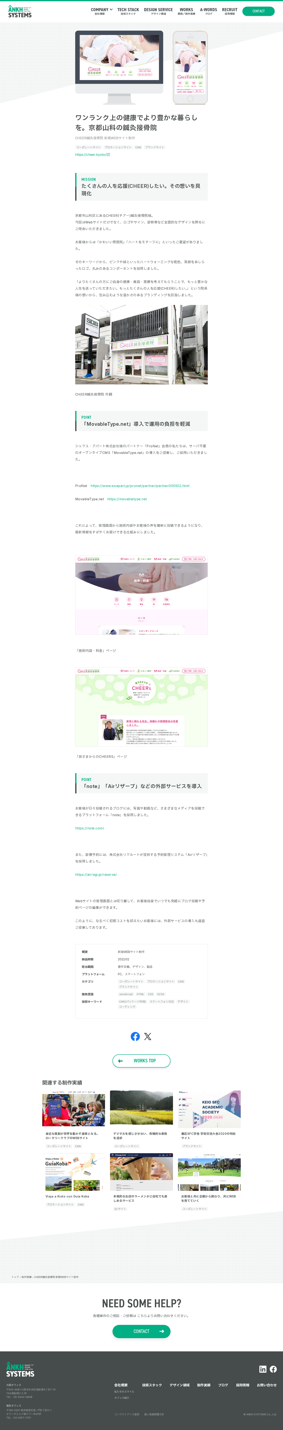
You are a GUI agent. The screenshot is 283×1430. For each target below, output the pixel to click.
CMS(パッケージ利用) (132, 1001)
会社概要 (121, 1385)
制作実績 (26, 1277)
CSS (150, 994)
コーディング (127, 1006)
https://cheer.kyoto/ (90, 154)
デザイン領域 (180, 1385)
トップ (15, 1277)
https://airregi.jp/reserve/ (96, 874)
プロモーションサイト (118, 147)
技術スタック (152, 1385)
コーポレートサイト (88, 147)
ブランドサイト (154, 147)
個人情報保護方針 (154, 1414)
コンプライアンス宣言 (126, 1414)
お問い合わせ (267, 1385)
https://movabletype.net (127, 499)
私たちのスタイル (124, 1391)
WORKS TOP (145, 1060)
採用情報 (242, 1385)
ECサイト (120, 1208)
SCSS (160, 994)
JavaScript (126, 994)
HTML (140, 994)
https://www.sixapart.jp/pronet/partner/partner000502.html (140, 486)
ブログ (223, 1385)
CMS (138, 147)
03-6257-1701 (22, 1417)
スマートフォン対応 (162, 1001)
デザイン (183, 1001)
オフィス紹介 (121, 1397)
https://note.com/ (89, 828)
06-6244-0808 (22, 1397)
